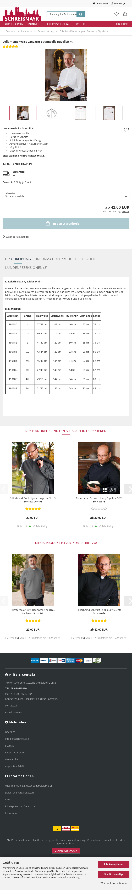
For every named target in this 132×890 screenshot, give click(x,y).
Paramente (35, 24)
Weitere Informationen (114, 883)
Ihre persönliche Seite (17, 738)
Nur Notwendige (113, 874)
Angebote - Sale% (14, 766)
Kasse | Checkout (15, 752)
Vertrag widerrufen (66, 850)
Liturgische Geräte (59, 24)
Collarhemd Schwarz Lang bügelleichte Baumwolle (98, 611)
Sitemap (9, 745)
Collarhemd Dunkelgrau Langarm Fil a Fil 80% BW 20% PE (32, 499)
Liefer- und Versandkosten (19, 792)
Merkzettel (11, 705)
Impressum (11, 813)
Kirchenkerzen (13, 24)
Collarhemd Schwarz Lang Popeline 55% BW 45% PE (99, 499)
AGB (7, 799)
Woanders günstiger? (18, 236)
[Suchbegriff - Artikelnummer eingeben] (80, 14)
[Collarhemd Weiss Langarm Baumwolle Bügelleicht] (66, 75)
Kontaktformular (13, 712)
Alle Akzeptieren (113, 864)
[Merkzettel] (116, 14)
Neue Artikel (11, 759)
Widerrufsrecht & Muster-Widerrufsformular (28, 785)
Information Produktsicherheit (66, 259)
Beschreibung (18, 259)
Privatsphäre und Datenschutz (21, 806)
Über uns (122, 24)
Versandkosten (95, 840)
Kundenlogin (119, 3)
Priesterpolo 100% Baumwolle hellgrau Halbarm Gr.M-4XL (33, 611)
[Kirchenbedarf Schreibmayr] (22, 14)
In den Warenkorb (66, 224)
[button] (125, 14)
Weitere (81, 24)
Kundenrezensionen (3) (26, 267)
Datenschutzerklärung (68, 877)
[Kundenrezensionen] (10, 47)
